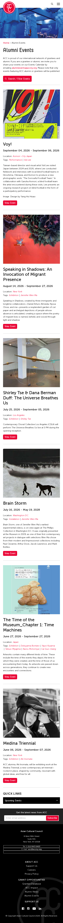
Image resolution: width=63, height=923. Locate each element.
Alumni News (31, 891)
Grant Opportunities (31, 880)
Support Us (31, 866)
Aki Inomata (26, 759)
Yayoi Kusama (48, 645)
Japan (16, 642)
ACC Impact (32, 887)
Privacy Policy (32, 874)
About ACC (31, 862)
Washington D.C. (21, 515)
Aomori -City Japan (22, 156)
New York (17, 291)
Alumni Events (31, 895)
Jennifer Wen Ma (29, 295)
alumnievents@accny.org (24, 68)
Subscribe (52, 818)
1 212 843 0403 (33, 846)
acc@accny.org (35, 849)
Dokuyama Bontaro (30, 645)
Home (6, 43)
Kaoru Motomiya (31, 649)
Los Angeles (18, 415)
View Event (10, 202)
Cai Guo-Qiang (48, 649)
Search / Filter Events (19, 78)
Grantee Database (31, 884)
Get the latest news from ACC (31, 812)
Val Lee (27, 160)
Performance (15, 160)
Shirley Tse (26, 419)
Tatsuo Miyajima (13, 649)
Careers (32, 870)
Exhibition (14, 295)
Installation (14, 519)
